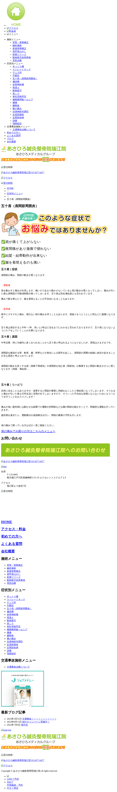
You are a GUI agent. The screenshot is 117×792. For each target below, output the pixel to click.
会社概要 (11, 141)
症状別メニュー (15, 193)
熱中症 (24, 725)
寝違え (16, 87)
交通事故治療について (24, 129)
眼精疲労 (17, 90)
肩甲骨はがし (19, 51)
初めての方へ (14, 132)
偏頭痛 (16, 81)
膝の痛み (17, 108)
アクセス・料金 (13, 529)
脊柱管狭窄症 (19, 96)
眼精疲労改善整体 (22, 57)
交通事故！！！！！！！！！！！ (39, 719)
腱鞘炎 (16, 105)
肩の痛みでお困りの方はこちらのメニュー (28, 431)
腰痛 (15, 102)
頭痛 (15, 120)
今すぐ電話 (12, 788)
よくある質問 (14, 135)
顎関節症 (17, 123)
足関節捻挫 (18, 117)
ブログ (10, 138)
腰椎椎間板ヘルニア (23, 99)
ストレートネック (22, 69)
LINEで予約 (13, 779)
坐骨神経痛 (18, 84)
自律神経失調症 (21, 111)
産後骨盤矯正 (19, 48)
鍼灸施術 (17, 45)
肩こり (16, 93)
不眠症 (16, 75)
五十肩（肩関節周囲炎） (25, 78)
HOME (10, 188)
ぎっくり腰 (18, 66)
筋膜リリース (19, 54)
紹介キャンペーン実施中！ (36, 722)
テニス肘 (17, 72)
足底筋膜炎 (18, 114)
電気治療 (17, 60)
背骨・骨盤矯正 (21, 42)
